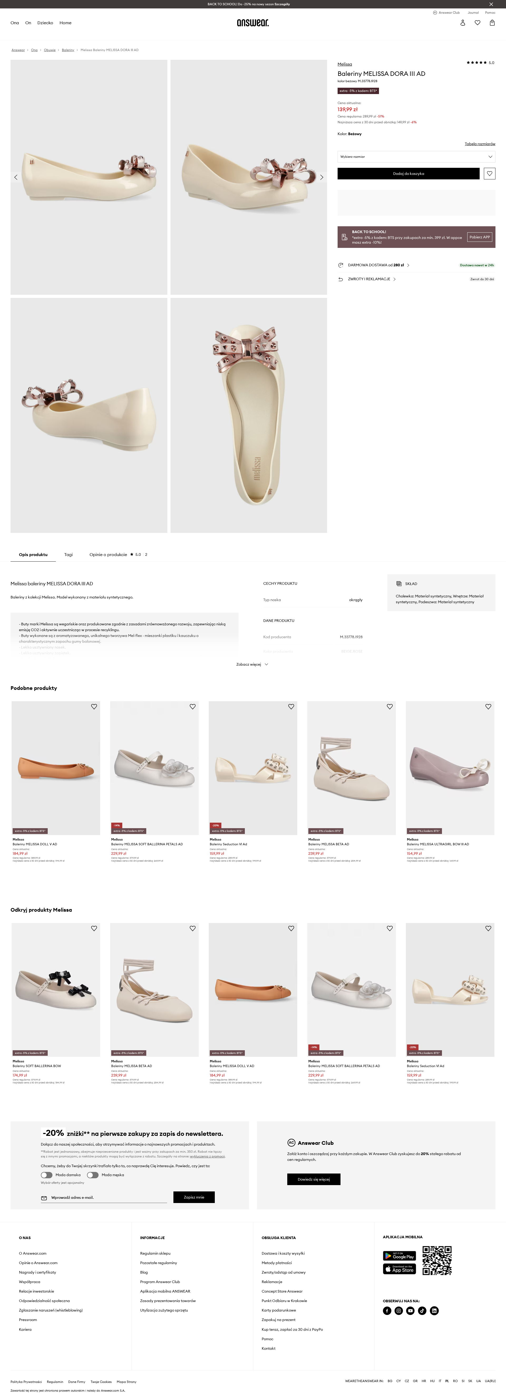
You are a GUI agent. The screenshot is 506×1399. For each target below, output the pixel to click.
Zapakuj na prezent (278, 1319)
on (28, 22)
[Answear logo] (253, 22)
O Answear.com (32, 1253)
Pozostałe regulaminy (158, 1262)
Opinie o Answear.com (38, 1262)
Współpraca (29, 1281)
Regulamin (55, 1382)
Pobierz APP (480, 237)
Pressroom (28, 1319)
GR (415, 1381)
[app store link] (399, 1268)
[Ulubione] (477, 22)
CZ (407, 1381)
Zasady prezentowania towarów (168, 1300)
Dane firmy (76, 1382)
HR (424, 1381)
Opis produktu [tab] (33, 554)
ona (15, 22)
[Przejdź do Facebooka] (387, 1310)
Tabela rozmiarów (480, 143)
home (65, 22)
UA (478, 1381)
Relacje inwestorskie (36, 1291)
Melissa (345, 64)
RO (455, 1381)
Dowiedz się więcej (314, 1179)
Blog (144, 1272)
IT (440, 1381)
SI (463, 1381)
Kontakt (268, 1348)
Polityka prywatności (26, 1382)
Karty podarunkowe (279, 1310)
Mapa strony (127, 1382)
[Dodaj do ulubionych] (489, 173)
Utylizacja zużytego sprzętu (164, 1310)
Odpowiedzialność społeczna (44, 1300)
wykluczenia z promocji (207, 1156)
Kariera (25, 1329)
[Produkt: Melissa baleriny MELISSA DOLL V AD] (56, 768)
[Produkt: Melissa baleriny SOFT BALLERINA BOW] (56, 990)
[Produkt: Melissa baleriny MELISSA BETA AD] (351, 768)
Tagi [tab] (68, 554)
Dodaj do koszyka (408, 173)
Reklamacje (272, 1281)
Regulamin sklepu (155, 1253)
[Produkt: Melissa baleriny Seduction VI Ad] (253, 768)
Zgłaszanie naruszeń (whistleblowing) (51, 1310)
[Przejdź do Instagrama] (399, 1310)
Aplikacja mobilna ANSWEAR (165, 1291)
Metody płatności (277, 1262)
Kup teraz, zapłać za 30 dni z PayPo (292, 1329)
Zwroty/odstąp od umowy (284, 1272)
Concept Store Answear (282, 1291)
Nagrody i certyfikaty (37, 1272)
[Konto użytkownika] (463, 22)
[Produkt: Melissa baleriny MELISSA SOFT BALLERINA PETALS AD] (154, 768)
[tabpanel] (253, 616)
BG (390, 1381)
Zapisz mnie (194, 1197)
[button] (89, 177)
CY (398, 1381)
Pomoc (267, 1339)
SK (470, 1381)
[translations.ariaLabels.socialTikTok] (422, 1311)
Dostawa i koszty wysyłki (283, 1253)
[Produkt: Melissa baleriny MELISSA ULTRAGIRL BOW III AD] (450, 768)
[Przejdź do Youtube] (410, 1310)
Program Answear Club (160, 1281)
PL (447, 1381)
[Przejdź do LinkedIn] (434, 1311)
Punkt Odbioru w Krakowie (284, 1300)
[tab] (118, 554)
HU (432, 1381)
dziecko (45, 22)
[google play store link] (399, 1256)
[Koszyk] (492, 22)
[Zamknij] (491, 4)
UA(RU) (490, 1381)
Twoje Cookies (101, 1382)
